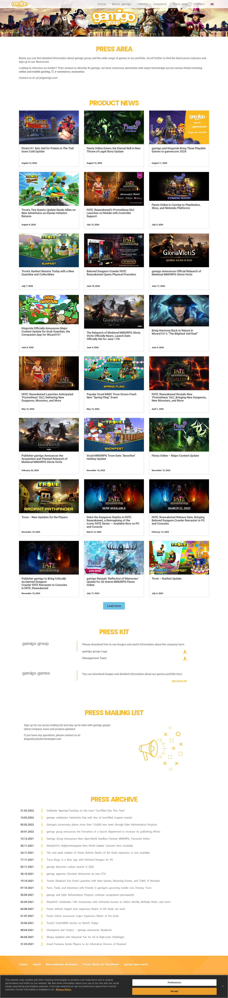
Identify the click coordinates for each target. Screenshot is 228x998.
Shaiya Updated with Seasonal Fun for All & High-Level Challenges (85, 937)
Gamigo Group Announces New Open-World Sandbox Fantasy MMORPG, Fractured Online (98, 838)
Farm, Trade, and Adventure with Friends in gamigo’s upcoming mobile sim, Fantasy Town (99, 887)
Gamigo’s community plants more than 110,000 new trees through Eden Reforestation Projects (102, 824)
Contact (199, 4)
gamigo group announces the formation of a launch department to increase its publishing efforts (103, 831)
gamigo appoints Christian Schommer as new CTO (76, 873)
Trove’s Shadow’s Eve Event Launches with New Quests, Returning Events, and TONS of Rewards (103, 880)
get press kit (179, 681)
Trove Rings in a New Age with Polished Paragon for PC (80, 859)
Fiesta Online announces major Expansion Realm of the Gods (83, 916)
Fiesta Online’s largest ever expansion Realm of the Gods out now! (86, 908)
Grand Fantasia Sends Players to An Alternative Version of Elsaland (86, 944)
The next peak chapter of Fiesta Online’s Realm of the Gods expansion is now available (98, 852)
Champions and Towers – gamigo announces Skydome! (79, 930)
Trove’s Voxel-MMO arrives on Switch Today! (72, 923)
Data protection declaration (61, 964)
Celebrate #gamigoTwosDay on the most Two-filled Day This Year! (86, 810)
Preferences (174, 982)
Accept (174, 991)
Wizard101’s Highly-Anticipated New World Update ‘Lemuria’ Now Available (90, 845)
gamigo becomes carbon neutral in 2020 (70, 866)
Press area (180, 4)
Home (101, 4)
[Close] (222, 986)
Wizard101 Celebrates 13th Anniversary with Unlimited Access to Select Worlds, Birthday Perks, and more (108, 901)
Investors (160, 4)
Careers (142, 4)
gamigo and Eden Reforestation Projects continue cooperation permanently (90, 894)
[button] (114, 606)
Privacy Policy (63, 989)
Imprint (37, 964)
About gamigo (121, 4)
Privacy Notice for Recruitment (100, 964)
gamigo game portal (136, 964)
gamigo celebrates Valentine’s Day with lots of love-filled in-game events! (89, 817)
